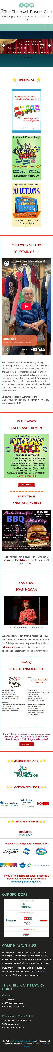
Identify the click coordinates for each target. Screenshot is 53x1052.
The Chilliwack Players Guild (21, 1041)
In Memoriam (8, 647)
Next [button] (49, 46)
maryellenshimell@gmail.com (18, 560)
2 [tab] (25, 57)
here (41, 971)
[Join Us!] (21, 5)
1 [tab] (21, 57)
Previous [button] (3, 46)
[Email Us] (31, 5)
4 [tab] (31, 57)
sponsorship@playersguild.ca (26, 881)
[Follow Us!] (26, 5)
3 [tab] (28, 57)
